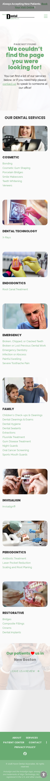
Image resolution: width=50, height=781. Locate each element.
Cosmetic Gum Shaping (16, 167)
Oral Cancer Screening (15, 450)
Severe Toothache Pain (16, 363)
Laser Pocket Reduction (16, 562)
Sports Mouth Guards (14, 454)
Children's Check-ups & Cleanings (22, 415)
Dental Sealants (11, 428)
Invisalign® (9, 506)
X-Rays (6, 237)
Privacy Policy (25, 747)
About (16, 738)
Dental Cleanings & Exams (17, 419)
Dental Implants (11, 632)
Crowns (6, 627)
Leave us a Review (23, 671)
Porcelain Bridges (12, 172)
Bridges (6, 619)
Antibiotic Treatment (14, 558)
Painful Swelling (11, 358)
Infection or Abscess (14, 354)
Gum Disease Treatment (16, 441)
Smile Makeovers (12, 176)
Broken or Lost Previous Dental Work (24, 345)
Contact (35, 742)
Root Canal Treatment (15, 289)
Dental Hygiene (11, 423)
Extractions (8, 432)
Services (32, 738)
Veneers (7, 185)
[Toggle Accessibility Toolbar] (43, 774)
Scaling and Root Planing (17, 567)
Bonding (7, 163)
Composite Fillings (13, 623)
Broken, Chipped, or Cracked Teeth (22, 341)
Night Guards (10, 445)
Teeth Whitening (12, 181)
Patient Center (13, 742)
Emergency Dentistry (14, 350)
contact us (9, 83)
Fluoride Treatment (13, 437)
